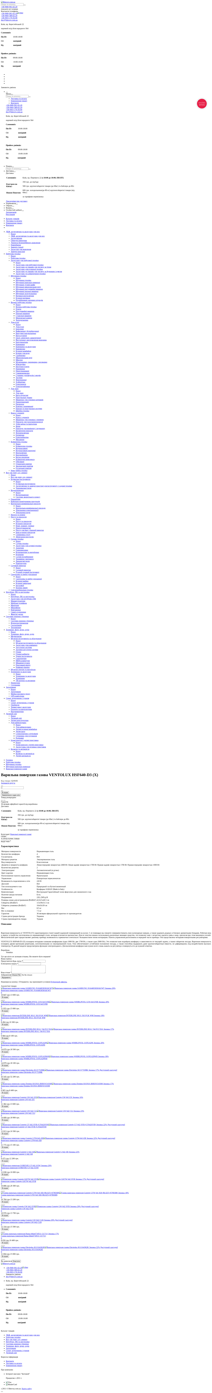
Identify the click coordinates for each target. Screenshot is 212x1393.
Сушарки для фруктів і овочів (28, 375)
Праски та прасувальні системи (29, 409)
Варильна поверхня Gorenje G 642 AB (17, 1154)
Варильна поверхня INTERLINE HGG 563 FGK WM (23, 1018)
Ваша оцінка (6, 959)
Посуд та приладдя (18, 517)
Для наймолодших (18, 723)
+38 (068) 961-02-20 (9, 7)
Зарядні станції (17, 247)
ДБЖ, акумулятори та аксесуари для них (23, 232)
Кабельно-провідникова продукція (25, 501)
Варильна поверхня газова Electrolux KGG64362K (22, 1250)
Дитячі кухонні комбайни (26, 729)
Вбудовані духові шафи (25, 285)
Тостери (19, 378)
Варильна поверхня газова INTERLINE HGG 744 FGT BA (25, 1031)
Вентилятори (21, 453)
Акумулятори (16, 238)
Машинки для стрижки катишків (29, 400)
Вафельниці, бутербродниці (27, 331)
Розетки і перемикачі (24, 406)
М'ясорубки (21, 364)
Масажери (20, 439)
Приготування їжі (23, 528)
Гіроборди (15, 705)
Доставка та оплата (19, 99)
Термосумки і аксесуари (21, 707)
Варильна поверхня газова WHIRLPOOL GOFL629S (23, 1045)
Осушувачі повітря (23, 468)
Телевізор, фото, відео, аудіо (17, 630)
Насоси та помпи (18, 515)
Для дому (15, 389)
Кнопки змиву (22, 588)
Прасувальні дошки (24, 397)
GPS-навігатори (17, 696)
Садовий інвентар (18, 566)
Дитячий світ (11, 714)
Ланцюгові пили (23, 561)
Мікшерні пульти (23, 663)
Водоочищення (17, 490)
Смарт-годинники (18, 612)
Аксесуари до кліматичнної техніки (31, 274)
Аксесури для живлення (21, 249)
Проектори (15, 683)
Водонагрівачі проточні (25, 451)
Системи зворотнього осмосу (28, 497)
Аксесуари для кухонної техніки (29, 269)
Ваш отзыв (6, 972)
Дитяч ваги (20, 731)
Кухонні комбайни (23, 351)
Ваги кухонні (21, 336)
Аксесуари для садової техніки (28, 546)
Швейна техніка (22, 411)
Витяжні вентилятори (25, 296)
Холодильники (22, 320)
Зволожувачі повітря (24, 466)
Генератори (15, 499)
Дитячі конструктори (19, 720)
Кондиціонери (22, 455)
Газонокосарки (22, 550)
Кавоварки (20, 344)
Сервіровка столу (23, 535)
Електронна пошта (9, 964)
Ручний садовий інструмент (27, 572)
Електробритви (22, 437)
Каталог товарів (12, 219)
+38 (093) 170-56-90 (9, 18)
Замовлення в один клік (11, 795)
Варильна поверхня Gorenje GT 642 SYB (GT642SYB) (23, 1127)
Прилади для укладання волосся (29, 422)
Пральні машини (23, 313)
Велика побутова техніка (21, 302)
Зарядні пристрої (18, 252)
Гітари (18, 652)
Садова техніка (17, 539)
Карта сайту (27, 1389)
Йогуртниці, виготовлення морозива (31, 340)
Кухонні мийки (22, 581)
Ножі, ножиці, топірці (25, 526)
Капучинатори (22, 342)
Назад (13, 234)
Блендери (20, 329)
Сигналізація (16, 625)
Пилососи (20, 404)
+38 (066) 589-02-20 (9, 16)
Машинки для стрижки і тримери (30, 420)
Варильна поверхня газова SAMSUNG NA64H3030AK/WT (26, 990)
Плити (18, 309)
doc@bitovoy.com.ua (9, 20)
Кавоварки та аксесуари (26, 347)
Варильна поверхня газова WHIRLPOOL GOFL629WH (24, 1059)
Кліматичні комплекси (25, 459)
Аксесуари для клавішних (26, 645)
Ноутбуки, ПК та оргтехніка (17, 592)
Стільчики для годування (26, 736)
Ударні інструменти (24, 656)
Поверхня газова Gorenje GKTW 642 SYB (18, 1181)
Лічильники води (23, 512)
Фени (18, 426)
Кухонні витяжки (23, 298)
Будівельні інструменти (20, 479)
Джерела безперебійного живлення (25, 243)
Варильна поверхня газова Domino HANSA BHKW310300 (25, 1086)
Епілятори (20, 435)
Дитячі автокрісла (23, 756)
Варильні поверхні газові (20, 834)
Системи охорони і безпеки (17, 616)
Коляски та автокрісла (20, 749)
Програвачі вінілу (23, 665)
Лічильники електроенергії (27, 510)
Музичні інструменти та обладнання (26, 639)
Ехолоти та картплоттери (21, 709)
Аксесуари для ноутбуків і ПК (23, 599)
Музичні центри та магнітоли (23, 669)
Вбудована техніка (18, 276)
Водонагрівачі (21, 448)
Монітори (15, 605)
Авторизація (11, 212)
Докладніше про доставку (16, 201)
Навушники (16, 610)
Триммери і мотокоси (25, 559)
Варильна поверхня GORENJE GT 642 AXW (20, 1168)
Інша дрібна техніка (19, 470)
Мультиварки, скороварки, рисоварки (31, 362)
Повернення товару (19, 101)
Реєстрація (10, 214)
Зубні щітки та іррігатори (26, 424)
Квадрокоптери (17, 712)
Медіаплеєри (16, 636)
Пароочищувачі (22, 402)
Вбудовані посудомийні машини (29, 289)
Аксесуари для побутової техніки (25, 260)
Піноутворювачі (22, 371)
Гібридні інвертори (19, 240)
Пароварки (20, 369)
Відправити (6, 977)
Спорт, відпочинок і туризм (17, 698)
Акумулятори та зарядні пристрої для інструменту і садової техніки (44, 486)
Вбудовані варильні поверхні (28, 282)
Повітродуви (21, 563)
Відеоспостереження (19, 623)
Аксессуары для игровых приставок (31, 747)
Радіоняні (20, 738)
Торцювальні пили (23, 488)
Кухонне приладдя (23, 524)
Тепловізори (16, 627)
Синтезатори (21, 658)
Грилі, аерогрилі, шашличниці (28, 338)
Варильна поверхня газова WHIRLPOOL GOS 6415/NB (24, 1004)
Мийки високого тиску (20, 694)
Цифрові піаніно (23, 667)
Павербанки (16, 245)
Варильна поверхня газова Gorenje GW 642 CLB (21, 1222)
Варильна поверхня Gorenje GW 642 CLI (18, 1113)
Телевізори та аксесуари (21, 672)
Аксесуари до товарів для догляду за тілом (33, 267)
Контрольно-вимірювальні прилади (26, 504)
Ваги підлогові (22, 395)
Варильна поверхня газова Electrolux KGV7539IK (22, 1072)
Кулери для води (23, 353)
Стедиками (15, 685)
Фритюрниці (21, 380)
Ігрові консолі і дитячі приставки (25, 740)
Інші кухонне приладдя (25, 532)
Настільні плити (22, 367)
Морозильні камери (24, 318)
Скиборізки (20, 355)
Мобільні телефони (19, 603)
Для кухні (15, 322)
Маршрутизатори (18, 601)
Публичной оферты (58, 982)
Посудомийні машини (25, 311)
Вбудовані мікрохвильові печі (28, 287)
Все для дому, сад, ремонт (16, 473)
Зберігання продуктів (25, 537)
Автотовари (11, 687)
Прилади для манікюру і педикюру (30, 428)
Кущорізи (20, 554)
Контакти (15, 103)
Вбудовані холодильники (26, 294)
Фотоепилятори (22, 433)
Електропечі (21, 384)
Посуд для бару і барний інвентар (30, 530)
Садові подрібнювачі (24, 557)
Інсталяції (20, 585)
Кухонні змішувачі (23, 583)
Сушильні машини (23, 316)
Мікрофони (15, 608)
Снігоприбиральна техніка (22, 590)
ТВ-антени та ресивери (25, 681)
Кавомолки (20, 349)
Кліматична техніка (19, 442)
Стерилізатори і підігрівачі (27, 734)
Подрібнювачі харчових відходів (29, 300)
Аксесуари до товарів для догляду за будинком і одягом (39, 271)
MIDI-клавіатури (23, 661)
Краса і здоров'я (17, 413)
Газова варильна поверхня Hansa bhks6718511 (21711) (23, 1236)
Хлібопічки (20, 382)
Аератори (20, 548)
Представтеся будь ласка (12, 961)
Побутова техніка (13, 254)
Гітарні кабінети (22, 654)
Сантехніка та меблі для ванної (24, 574)
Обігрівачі (20, 462)
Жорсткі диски (17, 614)
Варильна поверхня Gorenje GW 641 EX (18, 1100)
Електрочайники (23, 386)
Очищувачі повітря (24, 464)
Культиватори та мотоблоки (27, 552)
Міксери (19, 360)
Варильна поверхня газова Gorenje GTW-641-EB (21, 1140)
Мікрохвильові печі (24, 358)
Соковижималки (23, 373)
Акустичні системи (24, 647)
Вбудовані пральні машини (27, 291)
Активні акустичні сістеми (27, 650)
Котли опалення (22, 457)
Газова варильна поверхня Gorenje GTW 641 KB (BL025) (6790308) (29, 1195)
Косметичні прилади (24, 431)
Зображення (6, 975)
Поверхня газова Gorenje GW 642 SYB (17, 1209)
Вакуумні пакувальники (26, 333)
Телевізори (20, 678)
